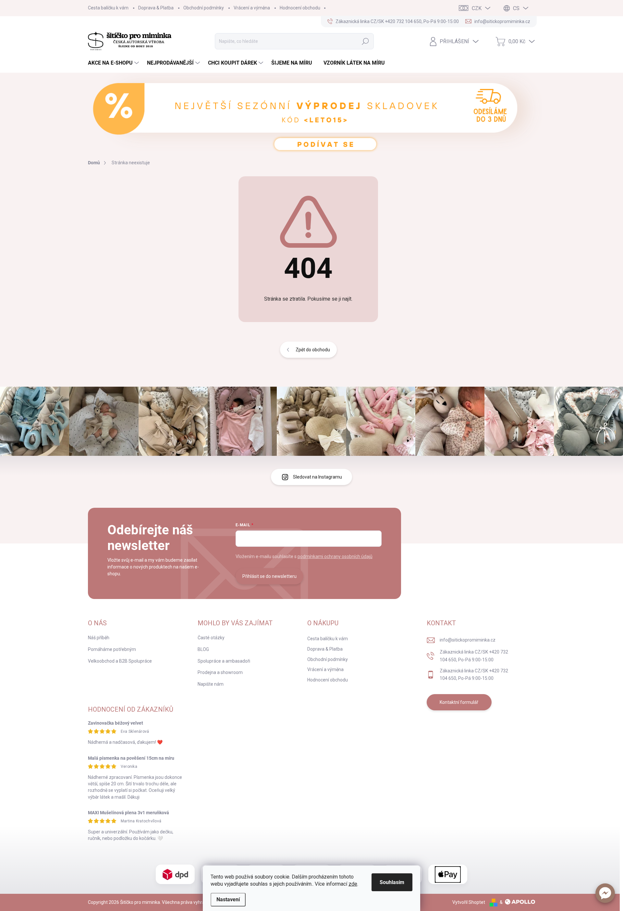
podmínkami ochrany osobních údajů (335, 556)
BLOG (203, 649)
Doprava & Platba (156, 7)
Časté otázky (211, 637)
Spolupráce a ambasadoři (224, 661)
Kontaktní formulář (459, 702)
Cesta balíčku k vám (108, 7)
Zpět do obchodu (313, 349)
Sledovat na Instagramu (317, 477)
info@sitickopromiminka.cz (467, 640)
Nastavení (228, 899)
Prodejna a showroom (220, 672)
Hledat (365, 41)
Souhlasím (392, 882)
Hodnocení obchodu (300, 7)
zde (352, 884)
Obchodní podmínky (203, 7)
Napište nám (211, 684)
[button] (605, 893)
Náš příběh (98, 637)
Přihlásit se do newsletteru (269, 576)
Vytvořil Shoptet (468, 902)
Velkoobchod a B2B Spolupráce (120, 661)
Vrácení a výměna (252, 7)
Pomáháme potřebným (112, 649)
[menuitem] (114, 63)
